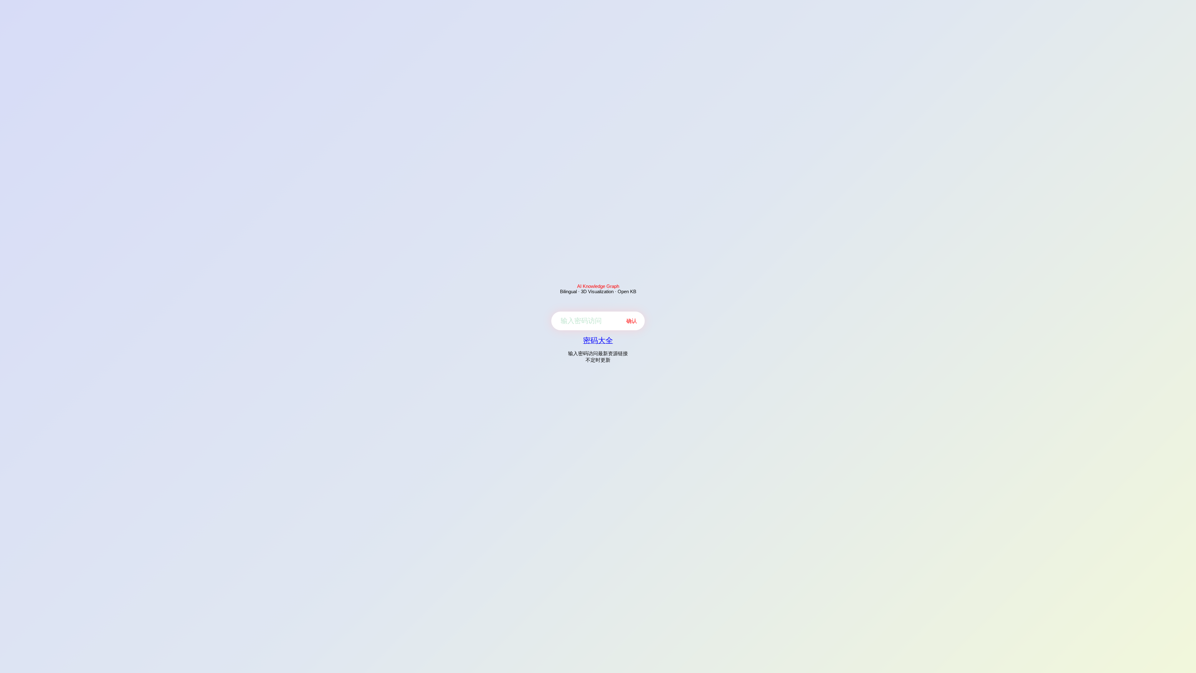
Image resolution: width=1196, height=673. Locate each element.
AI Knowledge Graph (598, 286)
